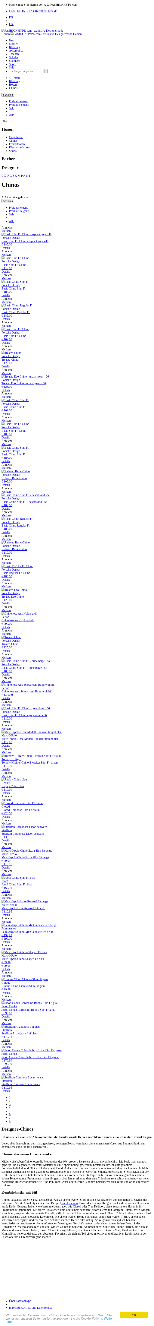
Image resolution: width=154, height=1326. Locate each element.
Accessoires (16, 50)
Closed (77, 1206)
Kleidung (14, 47)
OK (134, 1315)
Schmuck (14, 60)
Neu (11, 40)
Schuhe (13, 57)
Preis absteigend (18, 101)
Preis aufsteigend (19, 104)
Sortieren (8, 94)
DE (11, 17)
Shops (12, 64)
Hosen (13, 84)
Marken (13, 43)
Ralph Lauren (69, 1203)
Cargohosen (16, 137)
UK (11, 24)
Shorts (13, 150)
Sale (11, 67)
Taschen (14, 53)
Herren (6, 34)
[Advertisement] (77, 1270)
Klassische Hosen (19, 147)
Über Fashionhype (20, 1300)
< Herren (14, 77)
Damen (77, 34)
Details (6, 247)
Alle (11, 114)
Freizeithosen (17, 144)
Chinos (13, 140)
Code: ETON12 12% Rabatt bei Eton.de (33, 11)
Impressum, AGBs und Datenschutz (30, 1307)
